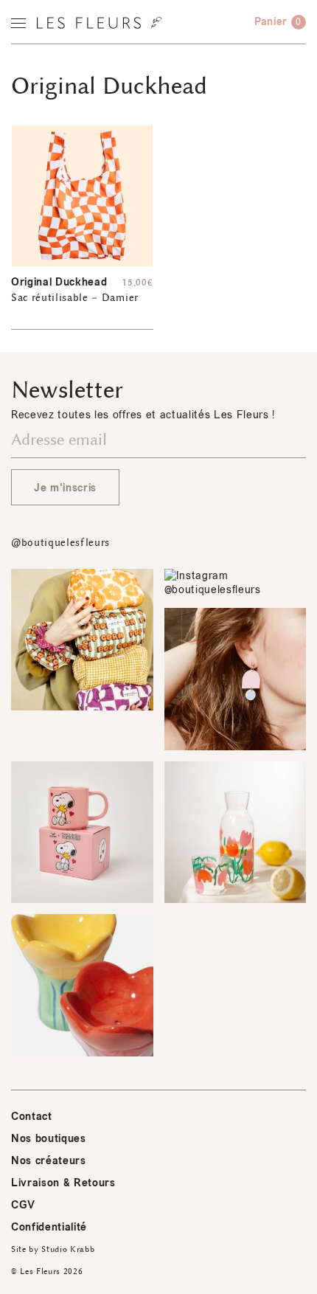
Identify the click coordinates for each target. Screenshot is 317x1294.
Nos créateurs (48, 1161)
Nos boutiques (48, 1139)
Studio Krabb (67, 1249)
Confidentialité (49, 1227)
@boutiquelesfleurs (60, 542)
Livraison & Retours (63, 1183)
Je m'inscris (65, 488)
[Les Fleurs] (99, 23)
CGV (23, 1205)
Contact (31, 1117)
